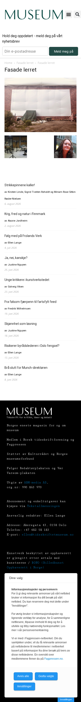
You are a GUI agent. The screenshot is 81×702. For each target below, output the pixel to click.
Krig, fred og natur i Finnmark (24, 214)
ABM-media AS (35, 482)
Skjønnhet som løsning (20, 324)
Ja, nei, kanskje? (15, 258)
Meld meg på (63, 51)
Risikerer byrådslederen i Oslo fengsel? (31, 345)
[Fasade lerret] (40, 131)
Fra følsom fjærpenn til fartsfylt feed (30, 302)
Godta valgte (46, 676)
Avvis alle (23, 676)
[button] (68, 14)
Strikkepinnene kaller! (19, 185)
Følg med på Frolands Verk (23, 236)
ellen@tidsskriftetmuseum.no (48, 534)
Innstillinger (66, 699)
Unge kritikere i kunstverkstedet (26, 280)
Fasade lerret (25, 63)
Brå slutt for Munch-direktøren (25, 367)
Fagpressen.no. (53, 658)
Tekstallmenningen (43, 506)
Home (8, 63)
